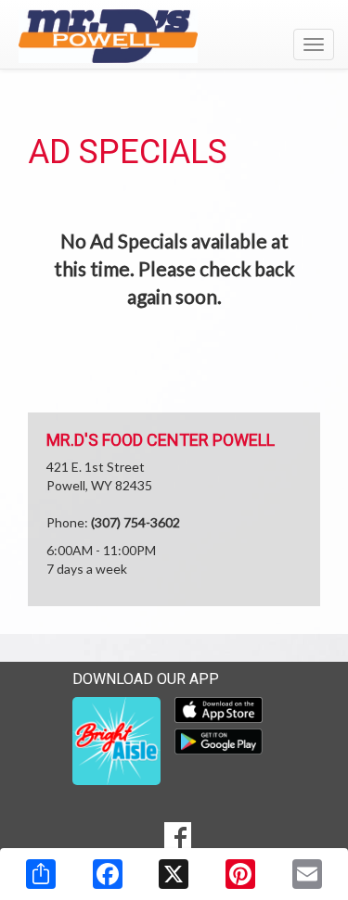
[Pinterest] (240, 874)
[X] (173, 874)
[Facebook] (107, 874)
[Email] (307, 874)
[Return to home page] (174, 36)
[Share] (40, 874)
